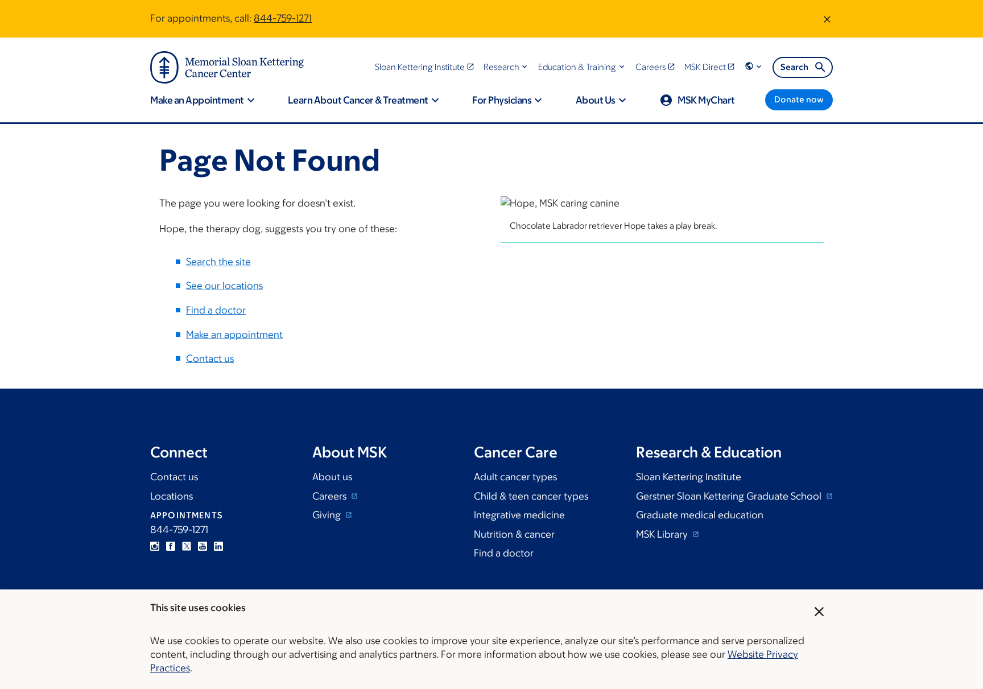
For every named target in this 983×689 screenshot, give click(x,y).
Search (794, 67)
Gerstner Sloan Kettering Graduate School (730, 496)
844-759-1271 (283, 18)
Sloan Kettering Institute (688, 476)
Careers (330, 496)
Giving (327, 515)
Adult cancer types (515, 476)
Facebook (170, 546)
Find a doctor (216, 310)
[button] (507, 67)
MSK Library (663, 534)
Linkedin (218, 546)
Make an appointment (234, 334)
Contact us (210, 358)
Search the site (218, 261)
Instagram (154, 546)
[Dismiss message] (827, 18)
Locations (171, 496)
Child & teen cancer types (531, 496)
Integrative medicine (519, 515)
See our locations (224, 285)
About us (332, 476)
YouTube (202, 546)
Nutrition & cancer (514, 534)
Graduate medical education (699, 515)
